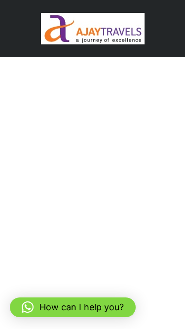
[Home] (93, 28)
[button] (73, 307)
